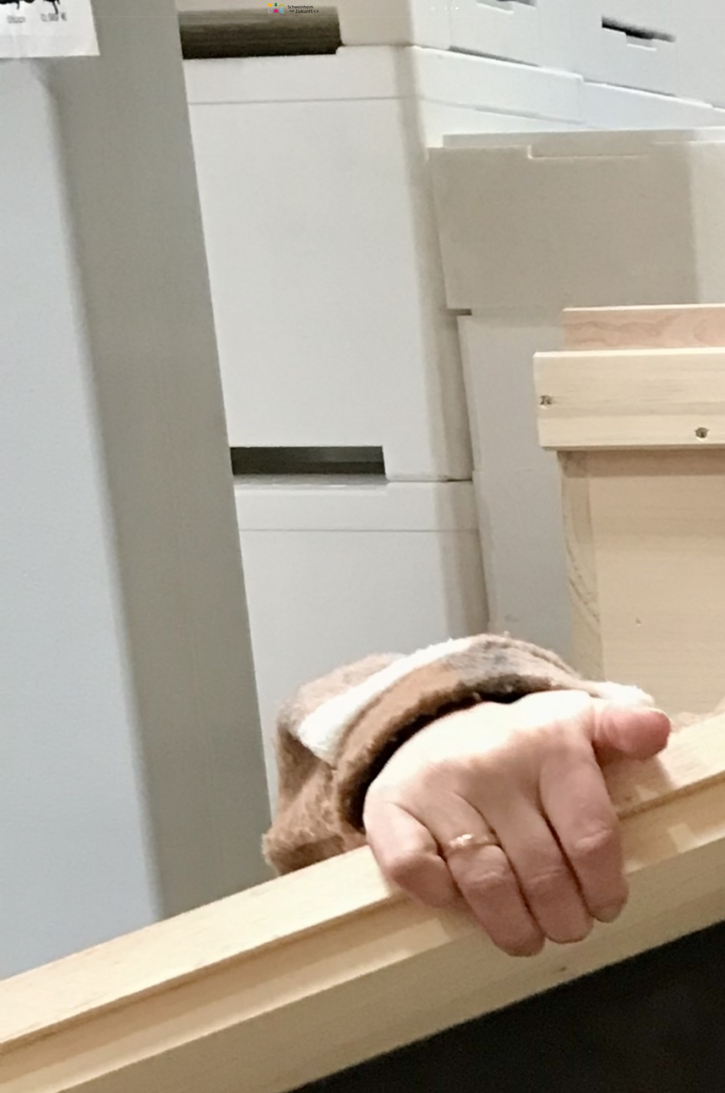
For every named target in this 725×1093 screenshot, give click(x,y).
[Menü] (433, 9)
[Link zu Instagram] (445, 8)
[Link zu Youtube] (457, 8)
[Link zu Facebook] (451, 8)
